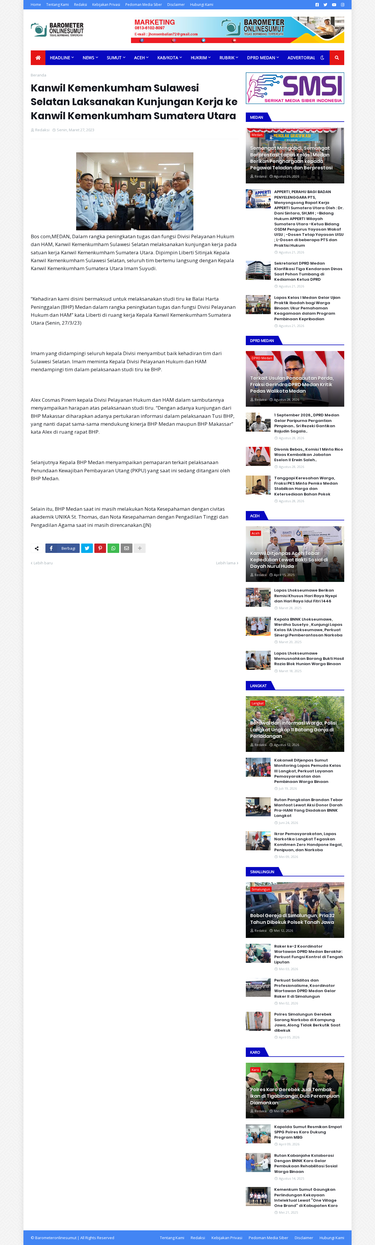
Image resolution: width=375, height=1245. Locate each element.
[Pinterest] (100, 548)
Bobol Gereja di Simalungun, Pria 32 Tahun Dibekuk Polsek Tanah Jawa (292, 918)
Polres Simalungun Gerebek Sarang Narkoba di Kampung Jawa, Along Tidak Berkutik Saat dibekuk (307, 1022)
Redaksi (80, 4)
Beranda (38, 75)
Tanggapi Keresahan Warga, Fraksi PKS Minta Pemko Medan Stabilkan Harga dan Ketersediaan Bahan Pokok (306, 486)
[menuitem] (38, 57)
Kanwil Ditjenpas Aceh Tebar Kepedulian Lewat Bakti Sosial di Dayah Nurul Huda (289, 560)
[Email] (126, 548)
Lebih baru (43, 563)
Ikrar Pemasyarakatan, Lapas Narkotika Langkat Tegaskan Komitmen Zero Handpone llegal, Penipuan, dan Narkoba (308, 842)
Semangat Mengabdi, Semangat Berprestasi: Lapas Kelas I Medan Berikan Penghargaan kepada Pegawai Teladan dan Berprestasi (291, 158)
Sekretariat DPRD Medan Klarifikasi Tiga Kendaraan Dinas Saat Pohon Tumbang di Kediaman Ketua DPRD (308, 271)
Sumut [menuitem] (114, 57)
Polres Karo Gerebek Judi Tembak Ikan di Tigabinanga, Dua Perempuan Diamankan (295, 1096)
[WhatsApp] (113, 548)
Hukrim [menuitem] (199, 57)
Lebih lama (226, 563)
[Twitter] (87, 548)
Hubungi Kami (201, 4)
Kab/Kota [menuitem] (167, 57)
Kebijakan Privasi (106, 4)
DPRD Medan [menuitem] (261, 57)
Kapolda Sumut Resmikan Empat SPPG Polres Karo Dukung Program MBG (308, 1132)
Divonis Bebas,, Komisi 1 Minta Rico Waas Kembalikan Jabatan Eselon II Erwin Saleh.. (308, 455)
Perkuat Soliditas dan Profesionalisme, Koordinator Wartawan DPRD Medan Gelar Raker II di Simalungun (305, 988)
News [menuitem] (88, 57)
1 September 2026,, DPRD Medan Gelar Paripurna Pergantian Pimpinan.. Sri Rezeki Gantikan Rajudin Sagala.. (306, 423)
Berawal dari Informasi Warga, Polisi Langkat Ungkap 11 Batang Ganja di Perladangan (293, 730)
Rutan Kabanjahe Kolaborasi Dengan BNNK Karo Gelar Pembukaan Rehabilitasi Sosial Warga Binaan (306, 1163)
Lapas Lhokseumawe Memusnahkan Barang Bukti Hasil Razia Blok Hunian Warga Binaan (309, 659)
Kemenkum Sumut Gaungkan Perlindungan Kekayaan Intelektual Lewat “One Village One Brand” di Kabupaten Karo (306, 1197)
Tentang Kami (57, 4)
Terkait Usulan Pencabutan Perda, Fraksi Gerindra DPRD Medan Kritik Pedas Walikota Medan (292, 385)
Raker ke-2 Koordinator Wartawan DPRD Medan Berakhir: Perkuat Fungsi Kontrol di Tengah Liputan (308, 954)
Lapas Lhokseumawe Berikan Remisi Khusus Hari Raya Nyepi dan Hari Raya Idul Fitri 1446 (305, 596)
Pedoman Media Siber (143, 4)
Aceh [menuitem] (139, 57)
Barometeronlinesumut (55, 1237)
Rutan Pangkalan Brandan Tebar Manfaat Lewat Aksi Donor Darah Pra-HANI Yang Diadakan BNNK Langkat (308, 808)
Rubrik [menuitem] (226, 57)
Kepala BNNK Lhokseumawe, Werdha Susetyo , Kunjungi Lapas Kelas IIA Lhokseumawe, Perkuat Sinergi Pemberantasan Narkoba (308, 627)
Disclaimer (176, 4)
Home (36, 4)
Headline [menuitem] (60, 57)
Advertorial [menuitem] (302, 57)
